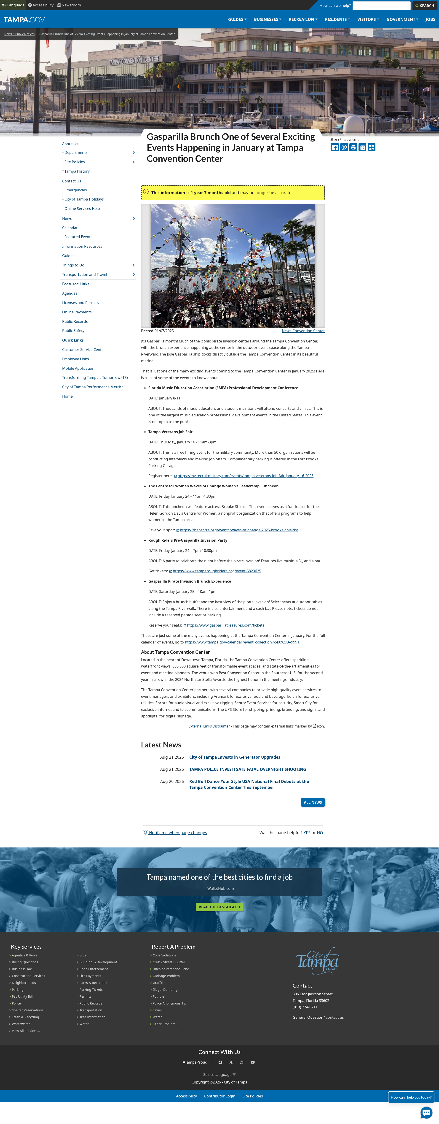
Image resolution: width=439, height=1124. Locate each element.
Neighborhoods (24, 982)
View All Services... (26, 1031)
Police (16, 1003)
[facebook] (335, 147)
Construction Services (28, 976)
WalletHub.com (220, 888)
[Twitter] (230, 1062)
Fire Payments (90, 976)
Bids (83, 955)
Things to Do (73, 265)
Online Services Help (82, 208)
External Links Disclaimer (209, 726)
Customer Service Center (83, 349)
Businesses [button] (266, 19)
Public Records (75, 321)
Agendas (69, 293)
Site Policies (74, 161)
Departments (76, 152)
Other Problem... (165, 1024)
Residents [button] (336, 19)
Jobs (430, 19)
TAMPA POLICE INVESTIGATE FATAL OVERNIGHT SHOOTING (247, 769)
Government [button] (401, 19)
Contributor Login (219, 1096)
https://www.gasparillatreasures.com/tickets (225, 625)
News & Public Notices (19, 34)
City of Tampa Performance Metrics (92, 386)
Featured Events (78, 236)
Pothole (158, 996)
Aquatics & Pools (24, 955)
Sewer (157, 1010)
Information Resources (82, 246)
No (320, 832)
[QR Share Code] (371, 147)
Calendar (70, 227)
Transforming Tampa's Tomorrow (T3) (95, 377)
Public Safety (73, 330)
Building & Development (98, 962)
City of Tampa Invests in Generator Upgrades (234, 757)
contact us (335, 1017)
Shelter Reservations (27, 1010)
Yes (307, 832)
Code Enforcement (94, 969)
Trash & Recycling (25, 1017)
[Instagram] (241, 1062)
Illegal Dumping (165, 989)
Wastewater (21, 1024)
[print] (353, 147)
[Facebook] (220, 1062)
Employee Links (75, 358)
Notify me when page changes (177, 832)
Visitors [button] (366, 19)
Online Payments (77, 312)
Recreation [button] (301, 19)
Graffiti (158, 982)
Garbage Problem (166, 976)
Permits (85, 996)
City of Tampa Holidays (84, 199)
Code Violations (164, 955)
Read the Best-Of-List (220, 907)
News (67, 218)
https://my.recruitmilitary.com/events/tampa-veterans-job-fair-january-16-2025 (245, 475)
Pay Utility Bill (22, 996)
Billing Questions (25, 962)
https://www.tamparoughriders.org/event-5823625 (217, 570)
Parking (18, 989)
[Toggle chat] (425, 1111)
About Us (70, 143)
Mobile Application (78, 368)
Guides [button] (235, 19)
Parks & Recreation (94, 982)
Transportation (91, 1010)
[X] (362, 147)
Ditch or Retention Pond (171, 969)
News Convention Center (303, 330)
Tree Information (92, 1017)
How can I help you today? (411, 1097)
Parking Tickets (91, 989)
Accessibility (186, 1096)
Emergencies (75, 190)
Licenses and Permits (80, 302)
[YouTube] (252, 1062)
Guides (68, 255)
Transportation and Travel (84, 274)
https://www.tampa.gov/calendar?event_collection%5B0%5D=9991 (242, 642)
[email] (344, 147)
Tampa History (77, 171)
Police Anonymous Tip (169, 1003)
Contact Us (71, 181)
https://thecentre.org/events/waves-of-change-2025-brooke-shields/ (239, 529)
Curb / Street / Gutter (169, 962)
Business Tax (22, 969)
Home (67, 396)
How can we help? (335, 5)
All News (313, 802)
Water (84, 1024)
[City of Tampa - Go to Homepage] (24, 19)
